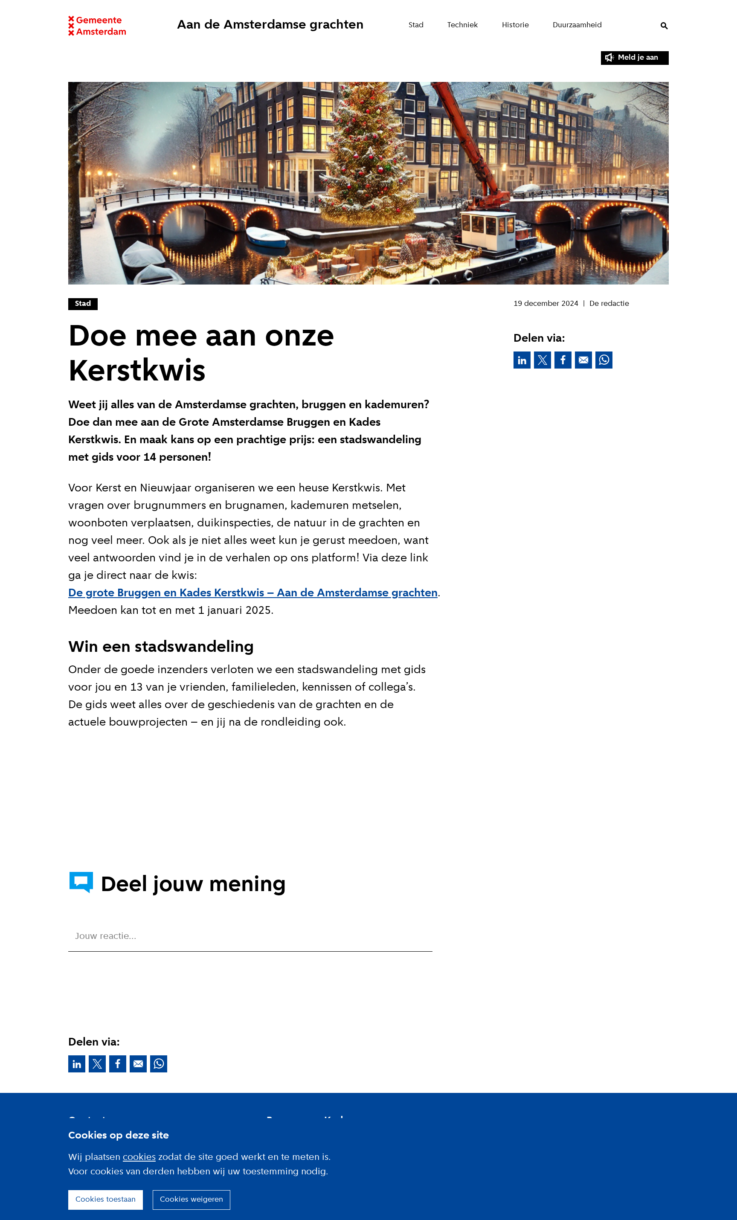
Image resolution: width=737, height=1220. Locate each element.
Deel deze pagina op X (542, 360)
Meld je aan (638, 57)
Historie (515, 25)
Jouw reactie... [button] (105, 936)
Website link (97, 26)
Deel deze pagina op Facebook (563, 360)
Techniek (462, 25)
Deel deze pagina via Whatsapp (603, 360)
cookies (139, 1157)
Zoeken (664, 25)
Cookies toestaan (105, 1199)
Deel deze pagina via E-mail (583, 360)
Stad (416, 25)
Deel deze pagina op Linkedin (522, 360)
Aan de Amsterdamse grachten (270, 25)
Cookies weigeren (191, 1199)
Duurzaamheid (577, 25)
